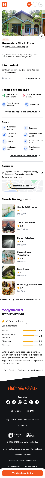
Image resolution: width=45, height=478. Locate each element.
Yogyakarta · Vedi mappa (16, 46)
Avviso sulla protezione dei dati (16, 449)
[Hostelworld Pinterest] (31, 402)
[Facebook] (8, 402)
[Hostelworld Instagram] (20, 402)
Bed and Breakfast (31, 420)
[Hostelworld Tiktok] (37, 402)
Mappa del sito (14, 466)
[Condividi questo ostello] (41, 35)
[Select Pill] (29, 4)
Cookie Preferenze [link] (29, 466)
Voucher (27, 455)
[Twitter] (14, 402)
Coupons (18, 455)
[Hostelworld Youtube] (25, 402)
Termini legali (36, 449)
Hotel (20, 420)
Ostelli (13, 420)
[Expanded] (5, 370)
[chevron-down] (27, 323)
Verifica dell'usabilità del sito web (22, 460)
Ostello (5, 40)
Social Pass (22, 425)
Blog (7, 420)
